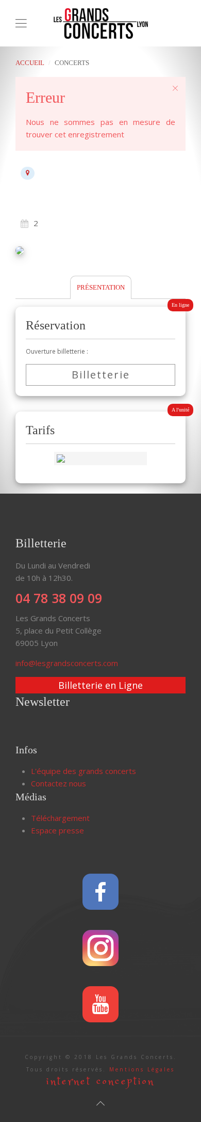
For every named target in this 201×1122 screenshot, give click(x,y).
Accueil (29, 63)
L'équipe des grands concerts (83, 771)
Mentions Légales (142, 1069)
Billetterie (101, 375)
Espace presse (57, 830)
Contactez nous (58, 783)
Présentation (101, 287)
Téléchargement (60, 818)
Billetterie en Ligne (100, 685)
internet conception (100, 1081)
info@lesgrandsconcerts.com (66, 663)
